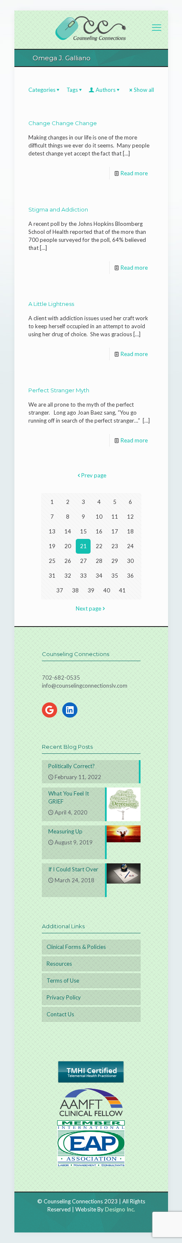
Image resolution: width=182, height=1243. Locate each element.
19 (52, 546)
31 (52, 575)
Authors (106, 89)
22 (99, 546)
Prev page (93, 475)
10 (99, 516)
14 (67, 531)
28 (99, 560)
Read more (134, 173)
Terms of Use (63, 980)
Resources (59, 963)
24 (130, 546)
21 (83, 546)
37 (59, 590)
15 (83, 531)
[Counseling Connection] (91, 27)
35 (114, 575)
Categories (41, 89)
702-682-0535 (61, 677)
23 (114, 546)
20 (67, 546)
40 (106, 590)
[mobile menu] (156, 27)
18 (130, 531)
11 (114, 516)
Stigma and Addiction (58, 209)
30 (130, 560)
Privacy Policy (64, 997)
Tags (72, 89)
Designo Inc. (120, 1209)
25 (52, 560)
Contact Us (60, 1014)
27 (83, 560)
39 (91, 590)
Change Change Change (62, 123)
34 (99, 575)
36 (130, 575)
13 (52, 531)
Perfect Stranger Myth (58, 390)
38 (75, 590)
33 (83, 575)
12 (130, 516)
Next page (88, 608)
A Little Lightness (51, 303)
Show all (144, 89)
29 (114, 560)
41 (122, 590)
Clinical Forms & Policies (76, 946)
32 (67, 575)
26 (67, 560)
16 (99, 531)
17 (114, 531)
